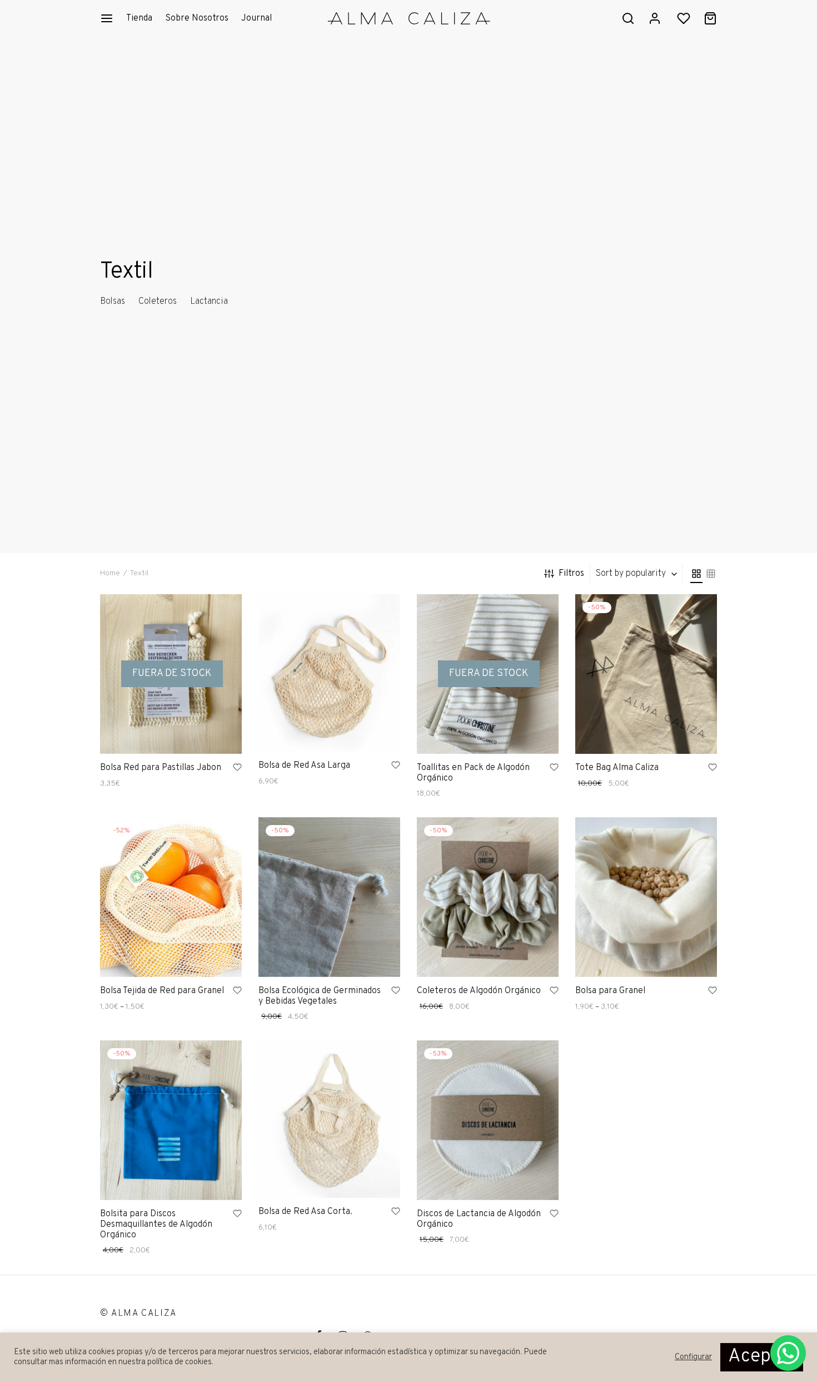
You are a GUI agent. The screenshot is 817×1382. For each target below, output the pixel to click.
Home (110, 573)
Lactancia (209, 301)
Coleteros (157, 301)
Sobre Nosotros (196, 18)
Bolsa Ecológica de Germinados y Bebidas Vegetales (319, 996)
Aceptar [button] (761, 1357)
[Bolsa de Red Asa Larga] (329, 673)
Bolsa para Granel (610, 990)
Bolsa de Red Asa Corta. (305, 1211)
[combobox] (637, 574)
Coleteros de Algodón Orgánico (479, 990)
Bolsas (112, 301)
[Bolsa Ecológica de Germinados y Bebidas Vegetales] (329, 897)
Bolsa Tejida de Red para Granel (162, 990)
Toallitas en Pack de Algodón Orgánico (473, 772)
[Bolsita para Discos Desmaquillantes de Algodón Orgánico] (171, 1120)
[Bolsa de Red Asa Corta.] (329, 1119)
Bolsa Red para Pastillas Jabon (160, 767)
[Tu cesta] (710, 18)
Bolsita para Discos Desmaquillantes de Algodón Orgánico (156, 1224)
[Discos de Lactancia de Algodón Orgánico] (488, 1120)
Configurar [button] (693, 1358)
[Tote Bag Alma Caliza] (646, 674)
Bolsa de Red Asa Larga (304, 765)
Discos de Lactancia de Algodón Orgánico (479, 1219)
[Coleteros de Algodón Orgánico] (488, 897)
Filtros (571, 573)
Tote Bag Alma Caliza (617, 767)
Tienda (139, 18)
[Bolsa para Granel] (646, 897)
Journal (256, 18)
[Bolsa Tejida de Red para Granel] (171, 897)
